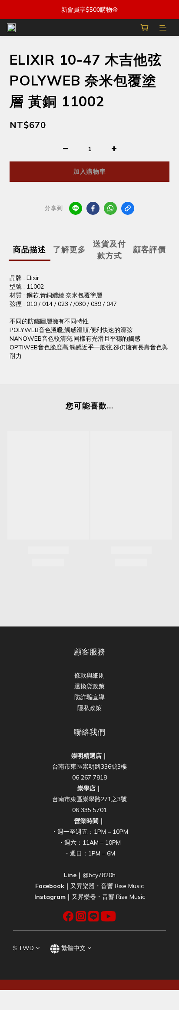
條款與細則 (89, 675)
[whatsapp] (110, 208)
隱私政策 (89, 708)
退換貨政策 (89, 686)
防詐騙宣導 (89, 697)
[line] (75, 208)
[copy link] (127, 208)
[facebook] (92, 208)
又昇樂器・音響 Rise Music (107, 886)
